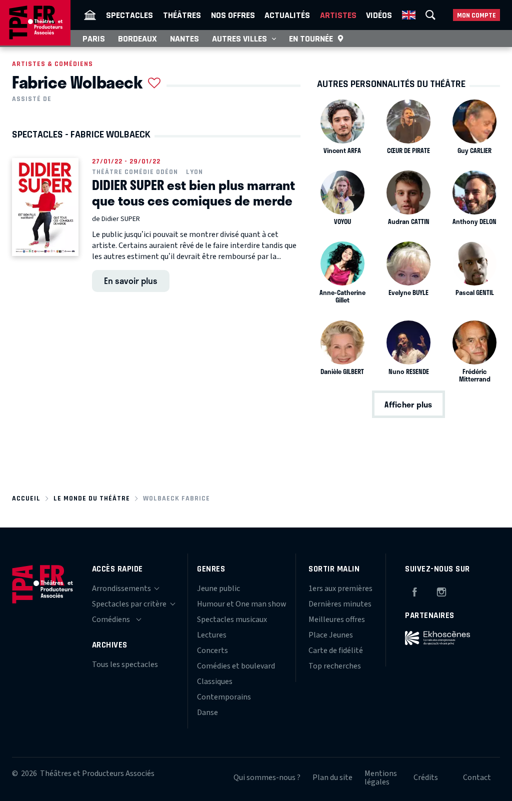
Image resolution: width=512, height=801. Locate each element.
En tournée (311, 39)
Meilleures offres (336, 619)
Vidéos (379, 15)
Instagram (441, 590)
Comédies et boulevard (236, 666)
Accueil (26, 498)
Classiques (214, 681)
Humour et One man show (241, 604)
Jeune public (218, 588)
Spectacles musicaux (232, 619)
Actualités (287, 15)
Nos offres (233, 15)
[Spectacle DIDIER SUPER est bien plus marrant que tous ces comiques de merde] (45, 207)
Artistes (338, 15)
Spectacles (129, 15)
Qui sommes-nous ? (267, 777)
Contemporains (224, 697)
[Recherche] (430, 15)
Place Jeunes (330, 635)
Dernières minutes (340, 604)
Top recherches (334, 666)
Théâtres (182, 15)
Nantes (184, 39)
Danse (207, 712)
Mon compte (476, 15)
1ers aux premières (340, 588)
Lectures (211, 635)
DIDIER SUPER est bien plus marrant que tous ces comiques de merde (193, 192)
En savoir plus (131, 280)
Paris (93, 39)
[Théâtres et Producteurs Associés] (90, 15)
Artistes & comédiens (52, 64)
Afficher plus (408, 404)
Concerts (212, 650)
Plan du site (332, 777)
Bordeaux (137, 39)
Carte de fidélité (335, 650)
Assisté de (32, 99)
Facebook (414, 590)
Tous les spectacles (125, 664)
